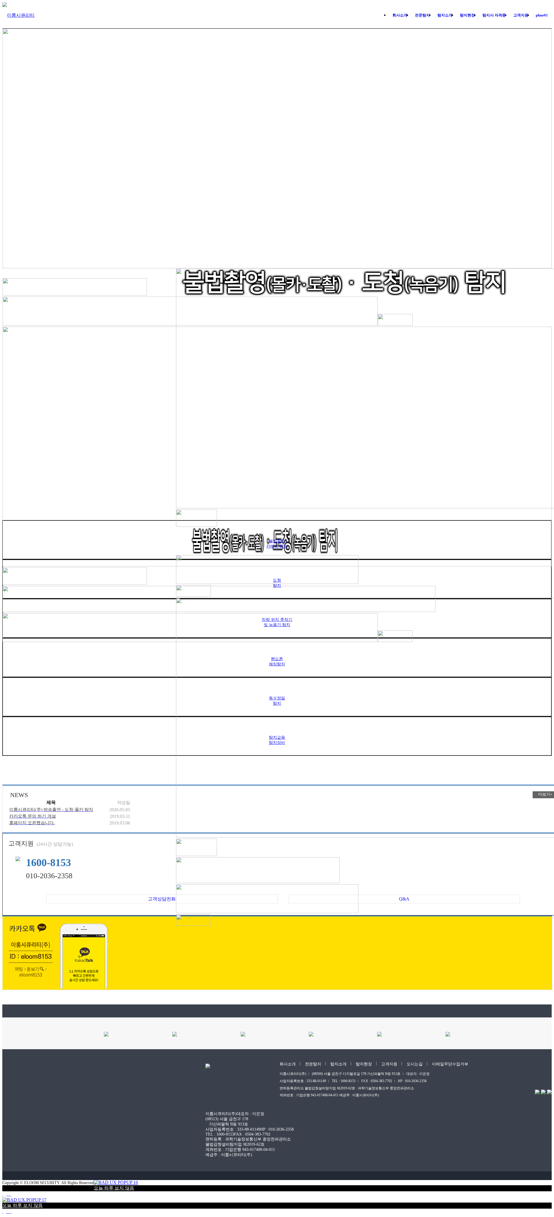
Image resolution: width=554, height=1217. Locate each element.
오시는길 (415, 1064)
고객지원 (389, 1064)
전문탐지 (313, 1064)
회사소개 (288, 1064)
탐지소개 (338, 1064)
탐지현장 (364, 1064)
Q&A (404, 898)
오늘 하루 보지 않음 (114, 1188)
